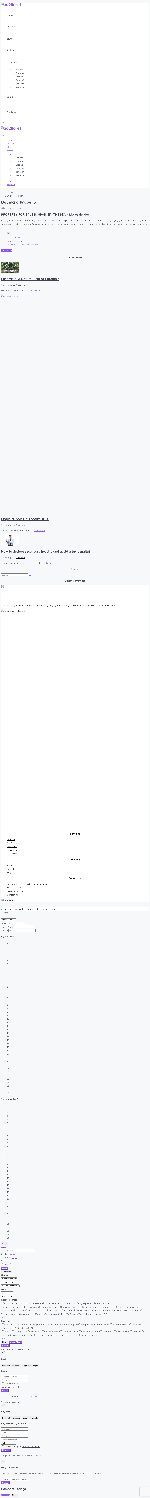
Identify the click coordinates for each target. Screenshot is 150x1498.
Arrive (4, 926)
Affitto (10, 50)
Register (11, 112)
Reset (4, 1342)
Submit (5, 1483)
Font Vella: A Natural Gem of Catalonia (30, 279)
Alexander (20, 284)
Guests (4, 1250)
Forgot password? (10, 1387)
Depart (4, 930)
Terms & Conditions (31, 1446)
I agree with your (22, 1446)
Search (5, 1346)
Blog (9, 38)
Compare (5, 1495)
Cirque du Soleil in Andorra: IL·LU (25, 519)
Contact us (12, 894)
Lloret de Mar (22, 244)
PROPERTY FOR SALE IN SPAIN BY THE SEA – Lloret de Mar (45, 214)
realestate (34, 244)
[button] (3, 1317)
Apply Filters (15, 1342)
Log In (5, 1391)
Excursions (12, 853)
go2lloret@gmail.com (17, 891)
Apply (4, 1268)
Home (10, 15)
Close (14, 1495)
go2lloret (22, 237)
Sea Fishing (12, 850)
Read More (6, 250)
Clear (4, 1243)
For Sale (11, 26)
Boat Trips (12, 846)
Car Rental (12, 843)
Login (10, 97)
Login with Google (30, 1365)
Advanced (6, 1272)
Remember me (11, 1383)
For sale (11, 244)
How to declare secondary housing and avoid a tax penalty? (45, 551)
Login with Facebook (11, 1365)
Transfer (11, 839)
